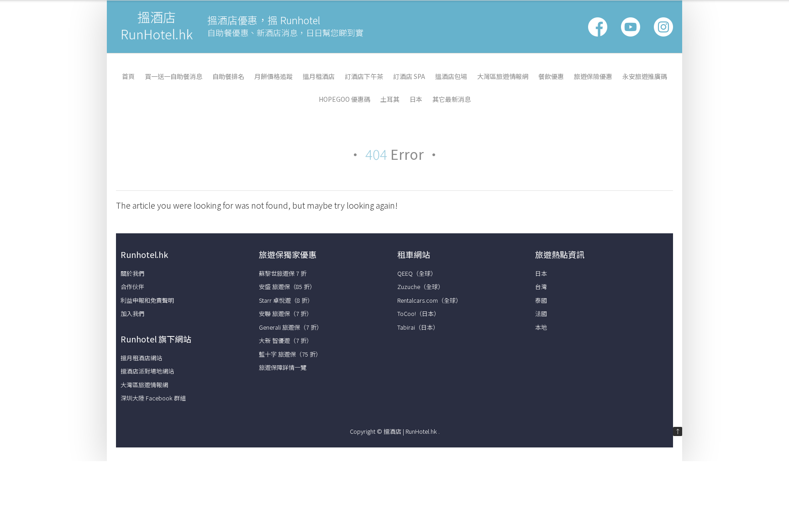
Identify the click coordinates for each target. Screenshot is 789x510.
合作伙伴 (132, 286)
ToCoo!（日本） (418, 313)
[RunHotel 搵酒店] (157, 39)
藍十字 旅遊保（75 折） (290, 354)
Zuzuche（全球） (420, 286)
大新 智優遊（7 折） (285, 340)
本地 (541, 327)
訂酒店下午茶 (364, 76)
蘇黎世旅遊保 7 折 (282, 273)
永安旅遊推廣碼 (644, 76)
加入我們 (132, 313)
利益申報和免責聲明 (147, 300)
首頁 (128, 76)
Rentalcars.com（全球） (429, 300)
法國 (541, 313)
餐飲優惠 (551, 76)
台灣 (541, 286)
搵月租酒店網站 (141, 357)
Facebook (597, 27)
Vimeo (663, 27)
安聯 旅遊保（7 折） (285, 313)
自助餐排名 (228, 76)
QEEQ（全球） (417, 273)
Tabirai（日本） (418, 327)
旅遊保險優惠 (593, 76)
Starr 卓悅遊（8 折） (286, 300)
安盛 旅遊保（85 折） (287, 286)
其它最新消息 (451, 99)
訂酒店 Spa (409, 76)
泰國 (541, 300)
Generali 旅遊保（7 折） (290, 327)
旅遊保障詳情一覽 (282, 367)
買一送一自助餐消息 (173, 76)
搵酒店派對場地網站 (147, 371)
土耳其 (390, 99)
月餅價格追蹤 (273, 76)
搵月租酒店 (319, 76)
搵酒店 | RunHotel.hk (411, 431)
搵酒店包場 (451, 76)
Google (630, 27)
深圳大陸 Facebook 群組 (153, 398)
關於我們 (132, 273)
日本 (416, 99)
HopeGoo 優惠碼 (344, 99)
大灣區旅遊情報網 (502, 76)
